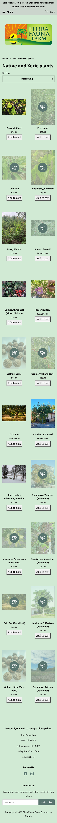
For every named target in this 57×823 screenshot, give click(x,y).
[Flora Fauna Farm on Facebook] (25, 774)
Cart (52, 12)
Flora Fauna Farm (31, 812)
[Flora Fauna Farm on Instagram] (32, 774)
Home (5, 58)
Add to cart (14, 137)
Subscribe (46, 802)
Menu (9, 11)
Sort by (6, 73)
